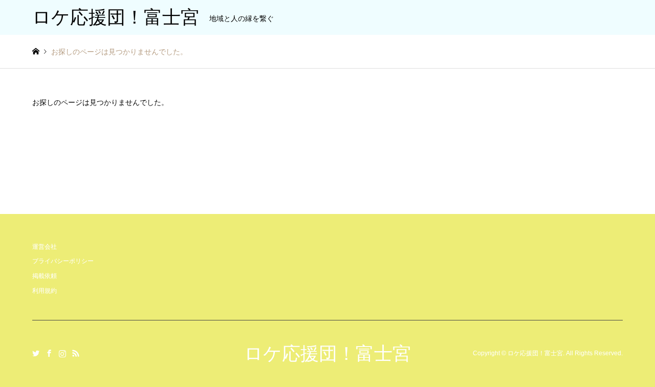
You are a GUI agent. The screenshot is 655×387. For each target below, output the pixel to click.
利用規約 (44, 290)
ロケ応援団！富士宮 (327, 353)
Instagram (62, 353)
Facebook (49, 353)
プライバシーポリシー (63, 261)
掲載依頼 (44, 276)
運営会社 (44, 246)
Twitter (35, 353)
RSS (75, 353)
